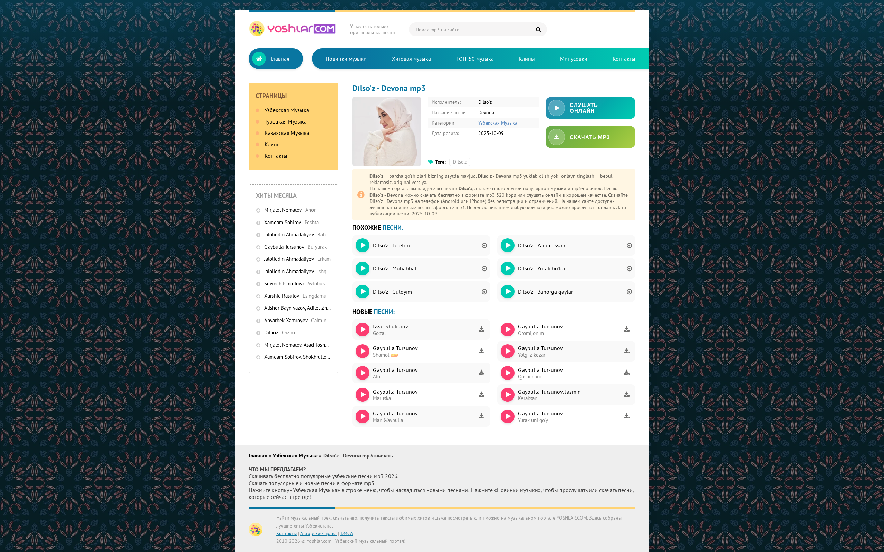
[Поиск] (538, 29)
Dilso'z (460, 162)
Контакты (624, 58)
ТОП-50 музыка (475, 58)
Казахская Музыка (287, 132)
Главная (280, 58)
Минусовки (573, 58)
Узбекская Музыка (287, 110)
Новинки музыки (346, 58)
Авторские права (318, 533)
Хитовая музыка (411, 58)
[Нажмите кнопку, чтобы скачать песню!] (481, 329)
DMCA (346, 533)
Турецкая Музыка (286, 121)
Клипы (527, 58)
